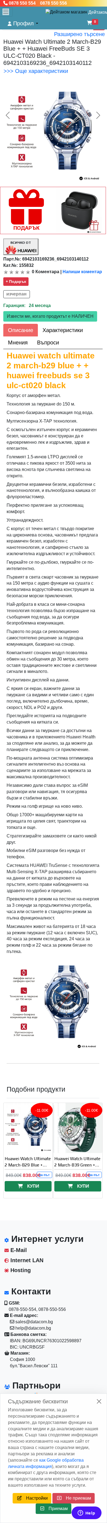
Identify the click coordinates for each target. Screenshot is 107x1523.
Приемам (56, 1508)
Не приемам (76, 1498)
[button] (23, 23)
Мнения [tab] (18, 342)
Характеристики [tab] (63, 330)
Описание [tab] (20, 330)
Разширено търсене (79, 34)
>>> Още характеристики (36, 71)
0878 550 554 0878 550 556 (37, 3)
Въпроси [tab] (48, 342)
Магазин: (19, 1353)
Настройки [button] (35, 1498)
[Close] (99, 1401)
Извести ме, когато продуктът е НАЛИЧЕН (50, 316)
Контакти (30, 1291)
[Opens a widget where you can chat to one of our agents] (86, 1513)
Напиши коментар (82, 271)
